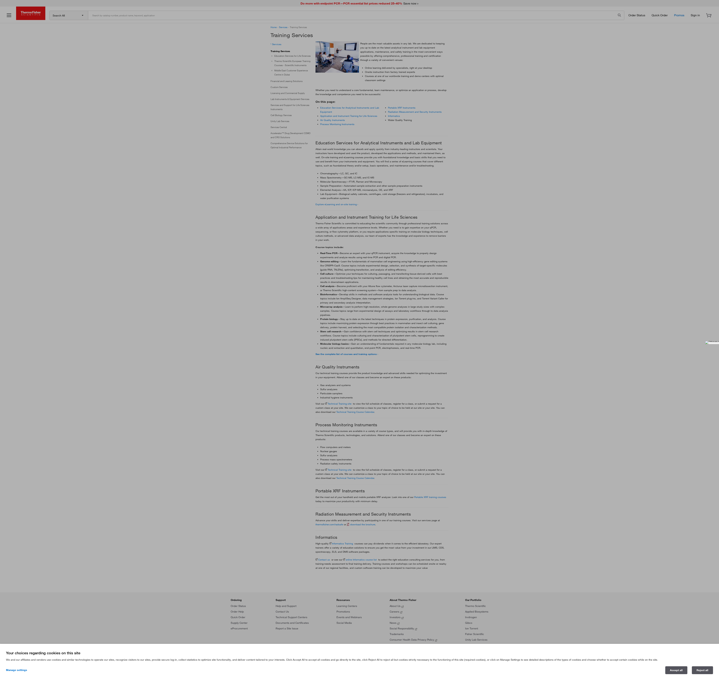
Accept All (676, 670)
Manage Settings (16, 670)
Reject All (702, 670)
